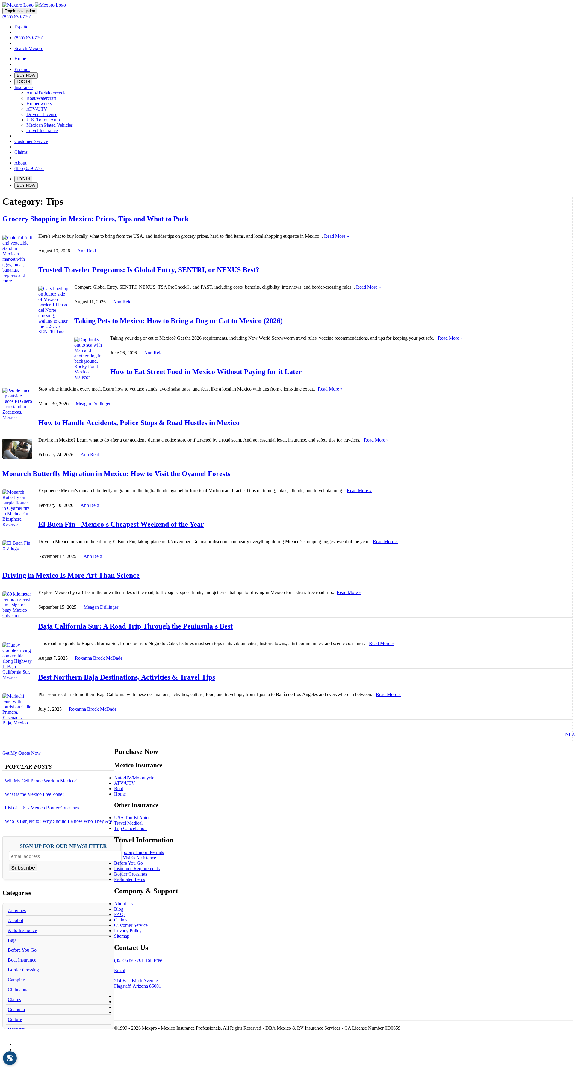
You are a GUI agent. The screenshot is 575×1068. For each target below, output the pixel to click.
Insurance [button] (23, 87)
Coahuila (16, 1009)
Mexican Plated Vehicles (49, 125)
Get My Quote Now (21, 753)
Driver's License (41, 114)
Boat (118, 788)
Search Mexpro (28, 48)
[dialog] (10, 1058)
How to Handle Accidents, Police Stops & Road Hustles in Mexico (139, 423)
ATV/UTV (36, 109)
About (20, 162)
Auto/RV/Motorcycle (46, 92)
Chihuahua (18, 989)
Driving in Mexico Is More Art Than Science (71, 575)
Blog (118, 909)
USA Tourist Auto (131, 817)
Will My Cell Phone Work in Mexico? (41, 780)
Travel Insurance (42, 130)
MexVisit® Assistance (135, 857)
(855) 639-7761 (17, 16)
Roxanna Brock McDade (98, 658)
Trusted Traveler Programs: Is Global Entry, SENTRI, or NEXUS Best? (148, 270)
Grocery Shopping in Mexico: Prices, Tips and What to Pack (95, 219)
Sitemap (121, 936)
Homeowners (39, 103)
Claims (21, 152)
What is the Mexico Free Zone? (34, 794)
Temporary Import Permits (139, 852)
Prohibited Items (129, 879)
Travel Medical (128, 823)
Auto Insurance (22, 930)
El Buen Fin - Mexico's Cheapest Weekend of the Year (121, 524)
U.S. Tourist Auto (43, 119)
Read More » (336, 236)
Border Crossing (23, 969)
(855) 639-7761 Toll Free (138, 960)
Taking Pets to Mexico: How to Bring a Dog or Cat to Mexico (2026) (178, 321)
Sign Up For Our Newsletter (63, 846)
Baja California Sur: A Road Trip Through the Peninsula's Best (135, 626)
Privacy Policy (128, 930)
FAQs (119, 914)
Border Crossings (130, 873)
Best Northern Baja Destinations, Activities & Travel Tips (126, 677)
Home (20, 58)
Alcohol (15, 920)
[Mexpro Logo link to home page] (34, 4)
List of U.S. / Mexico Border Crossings (42, 807)
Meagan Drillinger (93, 403)
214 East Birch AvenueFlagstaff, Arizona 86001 (137, 983)
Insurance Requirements (137, 868)
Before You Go (22, 950)
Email (119, 970)
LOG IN (23, 81)
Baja (12, 940)
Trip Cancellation (130, 828)
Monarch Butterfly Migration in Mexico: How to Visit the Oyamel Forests (116, 473)
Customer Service (31, 141)
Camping (16, 979)
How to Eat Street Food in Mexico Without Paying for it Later (206, 372)
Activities (17, 910)
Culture (15, 1019)
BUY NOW (26, 75)
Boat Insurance (22, 959)
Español (22, 26)
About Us (123, 903)
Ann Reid (86, 250)
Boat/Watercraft (41, 98)
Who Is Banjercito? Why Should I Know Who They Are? (59, 821)
